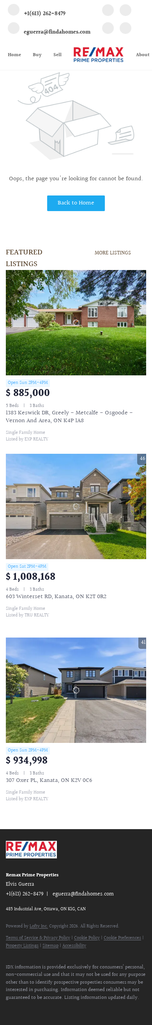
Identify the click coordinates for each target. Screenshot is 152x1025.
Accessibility (74, 946)
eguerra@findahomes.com (83, 894)
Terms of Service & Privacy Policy (38, 938)
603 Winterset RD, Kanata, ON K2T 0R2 (56, 597)
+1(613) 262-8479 (25, 894)
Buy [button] (37, 55)
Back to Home (76, 203)
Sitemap (50, 946)
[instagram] (108, 29)
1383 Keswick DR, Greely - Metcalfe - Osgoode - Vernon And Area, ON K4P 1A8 (69, 417)
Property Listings (22, 946)
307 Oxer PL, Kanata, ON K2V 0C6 (49, 780)
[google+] (125, 29)
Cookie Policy (87, 938)
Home (14, 55)
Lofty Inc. (39, 926)
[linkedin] (125, 11)
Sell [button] (57, 55)
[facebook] (108, 11)
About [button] (143, 55)
